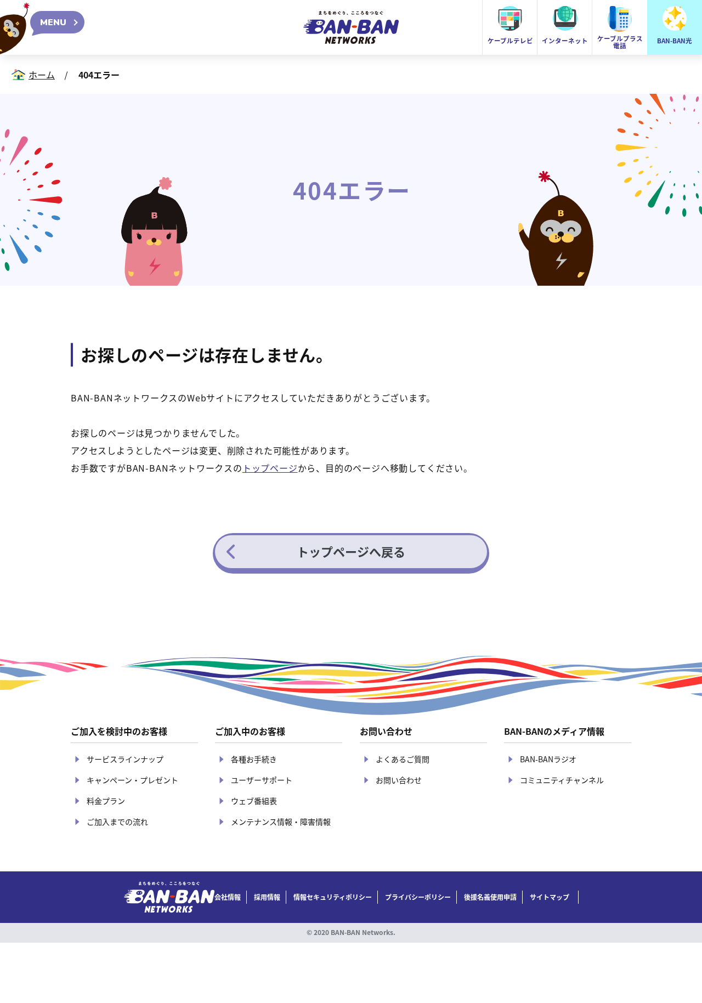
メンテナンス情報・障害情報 (281, 821)
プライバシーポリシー (418, 897)
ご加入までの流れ (117, 821)
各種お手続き (254, 759)
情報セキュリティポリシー (332, 897)
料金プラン (106, 800)
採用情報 (267, 897)
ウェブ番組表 (254, 800)
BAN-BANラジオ (548, 759)
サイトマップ (549, 897)
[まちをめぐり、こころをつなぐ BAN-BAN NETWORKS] (169, 897)
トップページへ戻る (351, 551)
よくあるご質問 (402, 759)
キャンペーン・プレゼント (132, 779)
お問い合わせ (399, 779)
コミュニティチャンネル (562, 779)
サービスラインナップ (125, 759)
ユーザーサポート (261, 779)
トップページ (270, 467)
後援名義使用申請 (490, 897)
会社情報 (227, 897)
